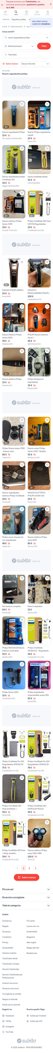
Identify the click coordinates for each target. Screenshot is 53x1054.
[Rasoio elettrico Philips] (13, 369)
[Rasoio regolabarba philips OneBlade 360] (13, 166)
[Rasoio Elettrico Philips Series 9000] (13, 324)
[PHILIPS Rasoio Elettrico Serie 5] (39, 324)
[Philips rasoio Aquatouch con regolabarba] (13, 527)
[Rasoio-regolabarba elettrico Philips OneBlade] (13, 482)
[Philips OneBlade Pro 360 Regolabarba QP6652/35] (39, 751)
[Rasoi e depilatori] (39, 594)
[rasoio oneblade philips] (39, 166)
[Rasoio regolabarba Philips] (13, 122)
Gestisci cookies (9, 953)
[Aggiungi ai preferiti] (22, 104)
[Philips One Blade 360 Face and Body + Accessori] (13, 795)
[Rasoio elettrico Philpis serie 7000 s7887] (39, 840)
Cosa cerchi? (8, 31)
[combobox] (26, 37)
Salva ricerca (12, 63)
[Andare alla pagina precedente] (17, 868)
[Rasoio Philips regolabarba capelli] (39, 122)
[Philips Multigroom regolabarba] (39, 369)
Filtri (44, 46)
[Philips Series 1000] (13, 682)
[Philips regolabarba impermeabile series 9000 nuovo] (39, 682)
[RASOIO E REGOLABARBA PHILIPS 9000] (39, 280)
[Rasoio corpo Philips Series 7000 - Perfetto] (39, 438)
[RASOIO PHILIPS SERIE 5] (13, 280)
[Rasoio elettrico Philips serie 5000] (39, 527)
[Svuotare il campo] (47, 37)
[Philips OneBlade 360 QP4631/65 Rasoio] (39, 795)
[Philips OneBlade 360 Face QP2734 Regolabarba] (39, 211)
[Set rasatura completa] (13, 594)
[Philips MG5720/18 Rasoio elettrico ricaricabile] (13, 637)
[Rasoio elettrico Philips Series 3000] (13, 211)
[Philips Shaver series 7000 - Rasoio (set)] (13, 438)
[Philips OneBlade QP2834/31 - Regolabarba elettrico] (39, 637)
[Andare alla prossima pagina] (35, 868)
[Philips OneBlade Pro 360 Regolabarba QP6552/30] (13, 751)
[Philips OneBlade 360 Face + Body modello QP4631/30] (13, 840)
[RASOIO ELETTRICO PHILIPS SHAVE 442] (39, 482)
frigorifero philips (19, 19)
